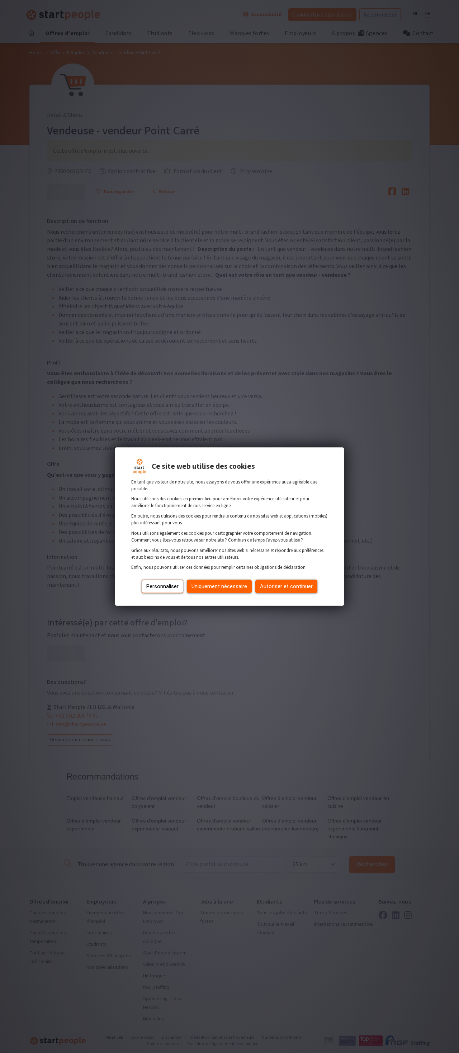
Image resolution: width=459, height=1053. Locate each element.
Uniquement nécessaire (219, 586)
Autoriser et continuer (286, 586)
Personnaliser (162, 586)
